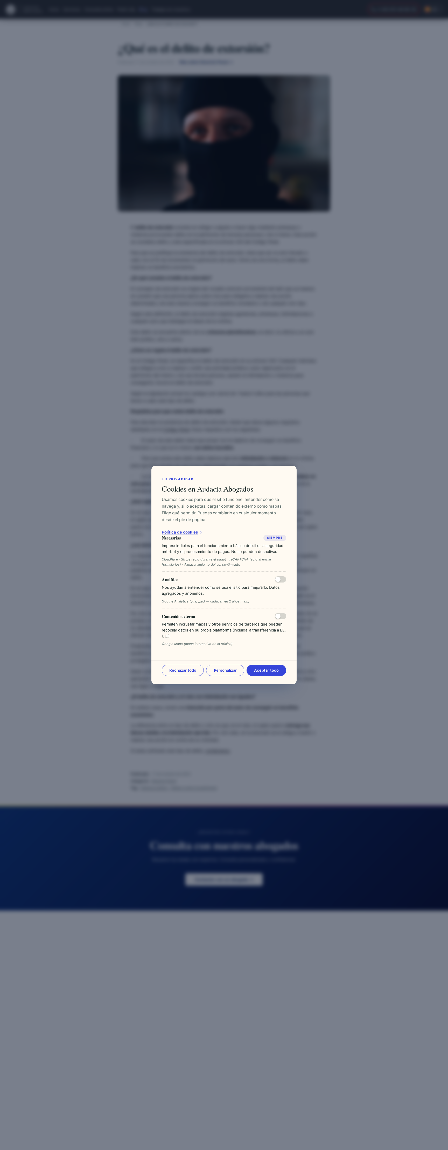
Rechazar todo (182, 670)
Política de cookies (180, 532)
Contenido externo (178, 616)
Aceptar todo (266, 670)
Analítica (170, 579)
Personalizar (225, 670)
